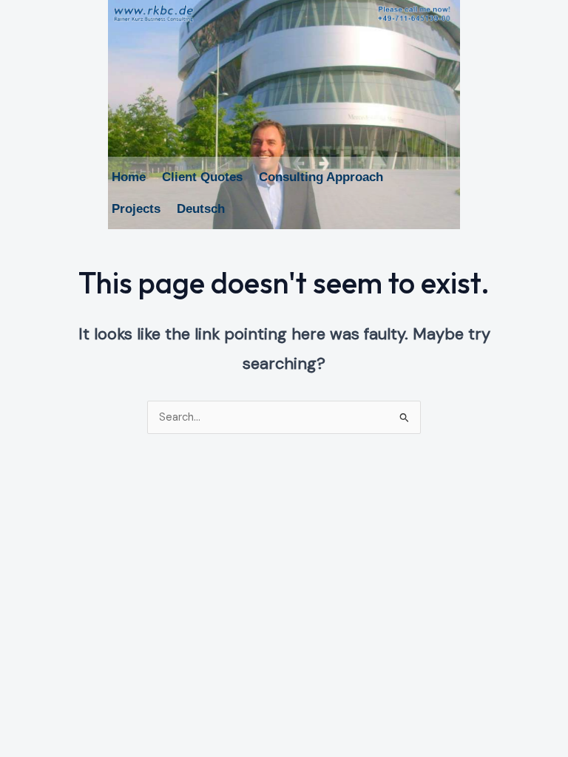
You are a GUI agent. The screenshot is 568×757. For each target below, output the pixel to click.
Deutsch (201, 209)
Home (129, 177)
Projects (136, 209)
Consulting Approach (321, 177)
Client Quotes (202, 177)
